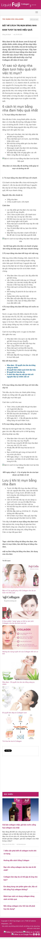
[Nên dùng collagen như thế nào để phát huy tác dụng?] (20, 902)
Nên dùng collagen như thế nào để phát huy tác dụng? (19, 907)
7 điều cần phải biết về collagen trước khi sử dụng (20, 852)
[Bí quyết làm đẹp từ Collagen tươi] (20, 698)
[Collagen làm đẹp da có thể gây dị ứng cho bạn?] (20, 873)
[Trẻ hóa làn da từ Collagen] (20, 727)
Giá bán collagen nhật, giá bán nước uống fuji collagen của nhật (19, 826)
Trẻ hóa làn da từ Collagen (12, 741)
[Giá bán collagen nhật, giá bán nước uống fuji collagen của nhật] (20, 809)
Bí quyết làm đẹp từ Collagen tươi (14, 713)
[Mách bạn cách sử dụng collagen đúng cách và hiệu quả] (20, 893)
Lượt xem (34, 19)
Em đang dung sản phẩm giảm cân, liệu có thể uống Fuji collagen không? (20, 888)
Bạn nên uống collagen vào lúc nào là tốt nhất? (20, 868)
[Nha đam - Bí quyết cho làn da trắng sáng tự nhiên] (20, 668)
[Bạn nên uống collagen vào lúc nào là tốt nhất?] (20, 864)
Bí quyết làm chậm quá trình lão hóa (21, 370)
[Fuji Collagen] (20, 5)
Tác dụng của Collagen (12, 19)
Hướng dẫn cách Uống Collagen (16, 860)
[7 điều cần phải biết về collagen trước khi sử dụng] (20, 847)
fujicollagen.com (18, 921)
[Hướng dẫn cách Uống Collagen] (20, 857)
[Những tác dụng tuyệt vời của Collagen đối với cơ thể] (20, 637)
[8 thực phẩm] (20, 607)
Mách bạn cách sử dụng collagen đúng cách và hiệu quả (19, 897)
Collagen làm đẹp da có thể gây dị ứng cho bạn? (20, 878)
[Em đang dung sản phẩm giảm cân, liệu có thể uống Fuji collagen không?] (20, 883)
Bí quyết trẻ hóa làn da (16, 372)
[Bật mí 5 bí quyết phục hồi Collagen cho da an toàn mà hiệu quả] (20, 576)
